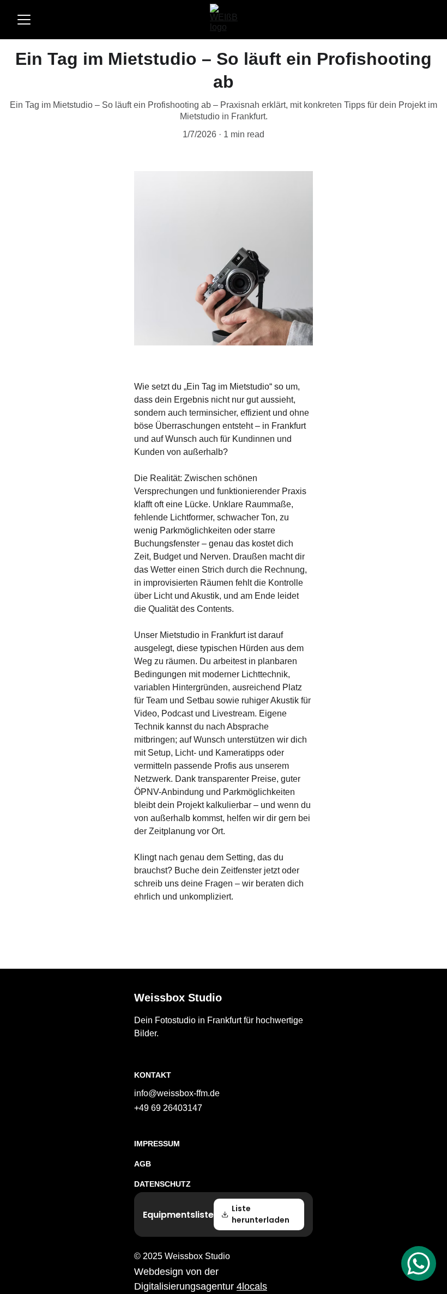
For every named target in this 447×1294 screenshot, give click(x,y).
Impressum (157, 1143)
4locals (252, 1286)
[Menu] (24, 20)
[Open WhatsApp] (418, 1263)
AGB (142, 1163)
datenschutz (162, 1184)
